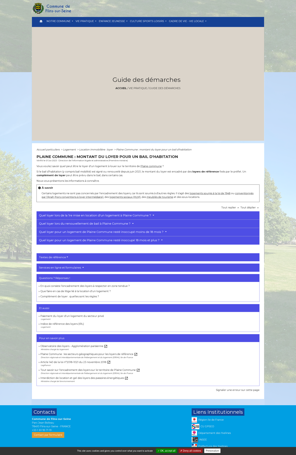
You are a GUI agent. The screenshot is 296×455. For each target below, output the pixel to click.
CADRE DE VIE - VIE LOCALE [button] (187, 21)
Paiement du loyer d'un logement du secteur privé (72, 316)
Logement (69, 149)
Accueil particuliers (48, 149)
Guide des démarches (165, 88)
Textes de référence (52, 257)
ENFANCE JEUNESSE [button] (112, 21)
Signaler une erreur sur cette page (237, 390)
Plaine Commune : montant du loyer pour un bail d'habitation (153, 149)
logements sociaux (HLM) (125, 197)
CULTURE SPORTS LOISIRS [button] (147, 21)
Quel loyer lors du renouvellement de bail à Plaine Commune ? (85, 223)
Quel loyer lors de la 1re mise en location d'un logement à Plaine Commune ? (95, 215)
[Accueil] (51, 8)
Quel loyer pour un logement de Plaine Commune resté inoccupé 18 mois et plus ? (99, 240)
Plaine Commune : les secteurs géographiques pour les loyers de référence (89, 354)
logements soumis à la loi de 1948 (210, 193)
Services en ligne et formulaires (60, 267)
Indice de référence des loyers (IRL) (62, 323)
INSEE (203, 439)
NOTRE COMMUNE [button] (59, 21)
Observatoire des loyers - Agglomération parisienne (74, 346)
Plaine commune (151, 166)
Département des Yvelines (214, 433)
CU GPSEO (207, 426)
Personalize (212, 450)
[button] (41, 22)
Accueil (121, 88)
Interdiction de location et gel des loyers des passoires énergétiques (84, 378)
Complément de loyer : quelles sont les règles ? (69, 296)
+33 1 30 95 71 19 (41, 430)
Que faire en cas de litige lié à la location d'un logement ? (75, 291)
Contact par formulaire (48, 434)
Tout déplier (249, 207)
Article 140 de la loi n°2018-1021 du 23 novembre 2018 (75, 362)
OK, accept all (167, 450)
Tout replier (230, 207)
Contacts (44, 412)
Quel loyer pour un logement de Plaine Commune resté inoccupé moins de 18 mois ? (101, 232)
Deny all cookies (191, 450)
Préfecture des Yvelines (213, 446)
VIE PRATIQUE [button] (85, 21)
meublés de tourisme (160, 197)
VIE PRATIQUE (138, 88)
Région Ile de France (211, 419)
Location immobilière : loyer (96, 149)
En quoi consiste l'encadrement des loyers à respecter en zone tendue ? (85, 286)
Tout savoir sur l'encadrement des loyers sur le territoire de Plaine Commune (90, 370)
